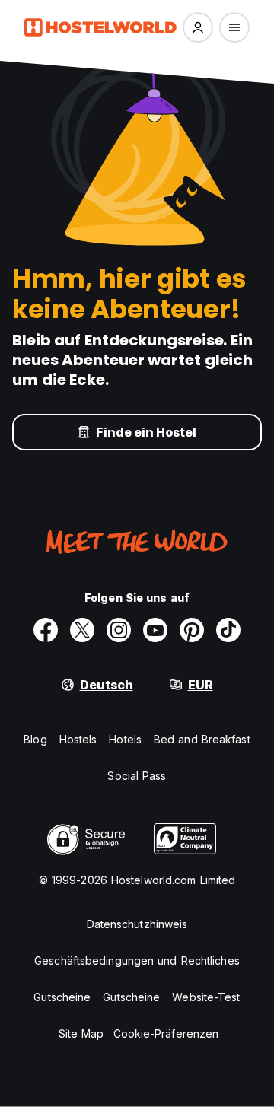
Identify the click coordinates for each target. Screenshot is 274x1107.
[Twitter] (82, 630)
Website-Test (206, 997)
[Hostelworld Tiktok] (228, 630)
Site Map (81, 1033)
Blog (35, 739)
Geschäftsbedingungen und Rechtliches (137, 960)
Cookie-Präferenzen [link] (166, 1033)
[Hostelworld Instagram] (119, 630)
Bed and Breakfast (202, 739)
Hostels (78, 739)
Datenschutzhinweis (137, 924)
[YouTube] (155, 630)
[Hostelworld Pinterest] (192, 630)
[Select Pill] (198, 27)
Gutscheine (62, 997)
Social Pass (136, 775)
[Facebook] (45, 630)
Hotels (125, 739)
